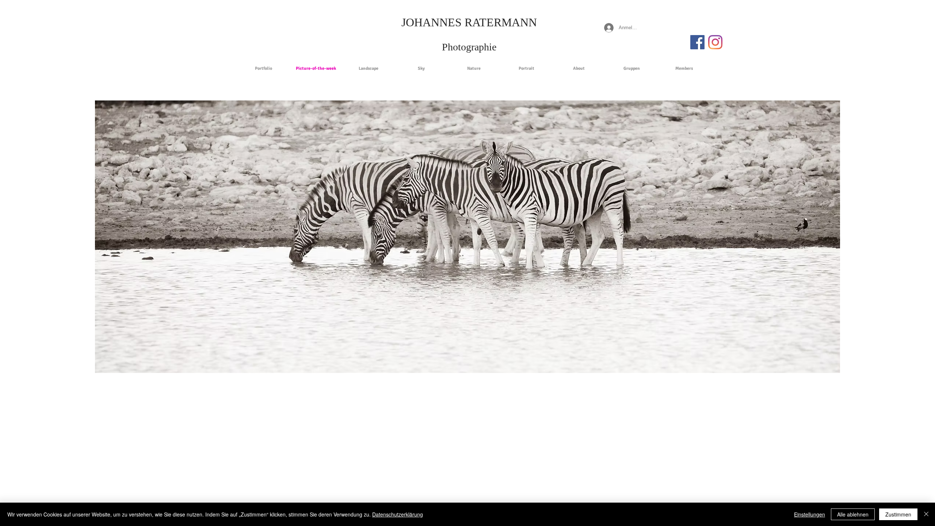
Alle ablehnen (853, 514)
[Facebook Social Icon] (697, 42)
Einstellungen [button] (809, 514)
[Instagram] (715, 42)
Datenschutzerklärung (397, 514)
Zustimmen (898, 514)
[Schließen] (926, 514)
